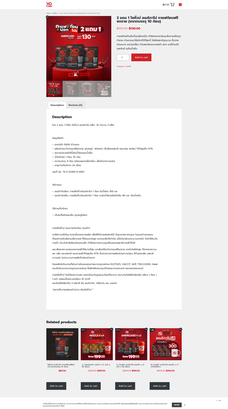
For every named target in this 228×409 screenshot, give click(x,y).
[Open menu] (180, 4)
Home (48, 13)
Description (57, 105)
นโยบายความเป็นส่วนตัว (129, 404)
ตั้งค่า (63, 406)
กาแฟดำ (54, 13)
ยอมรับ (176, 405)
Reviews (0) (75, 105)
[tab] (57, 105)
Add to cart (141, 57)
